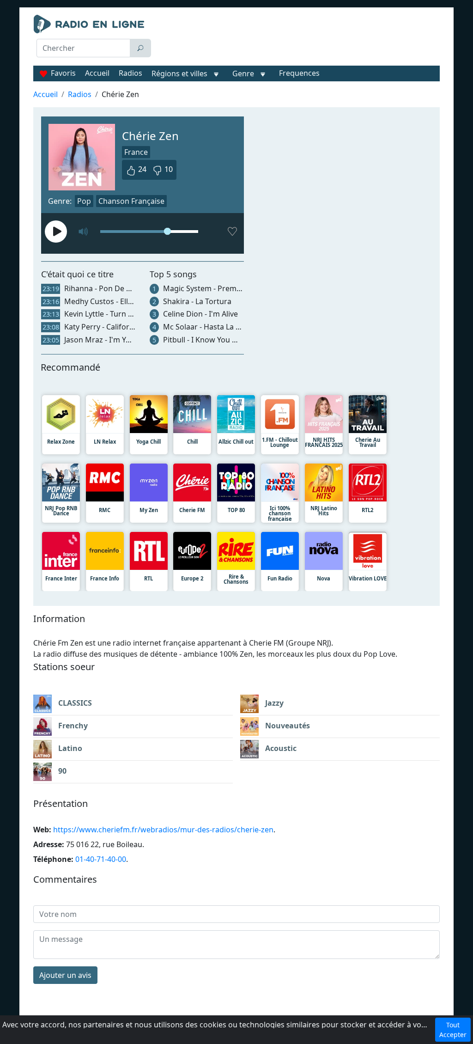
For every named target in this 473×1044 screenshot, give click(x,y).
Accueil (97, 73)
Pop (84, 201)
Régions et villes (179, 73)
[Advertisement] (299, 38)
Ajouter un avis (65, 975)
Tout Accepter (453, 1029)
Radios (130, 73)
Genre (243, 73)
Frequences (299, 73)
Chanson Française (131, 201)
